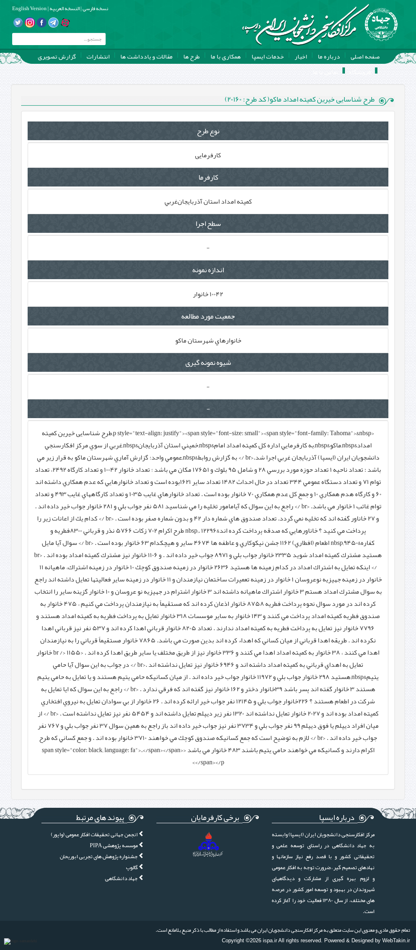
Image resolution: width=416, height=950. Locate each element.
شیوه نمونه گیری (208, 362)
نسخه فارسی (95, 8)
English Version (29, 8)
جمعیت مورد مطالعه (208, 316)
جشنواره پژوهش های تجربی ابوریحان (99, 856)
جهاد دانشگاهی (122, 878)
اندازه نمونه (208, 269)
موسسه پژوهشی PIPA (114, 845)
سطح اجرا (208, 223)
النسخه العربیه (64, 8)
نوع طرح (208, 131)
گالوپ (132, 867)
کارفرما (208, 177)
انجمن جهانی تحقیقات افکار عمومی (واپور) (95, 834)
